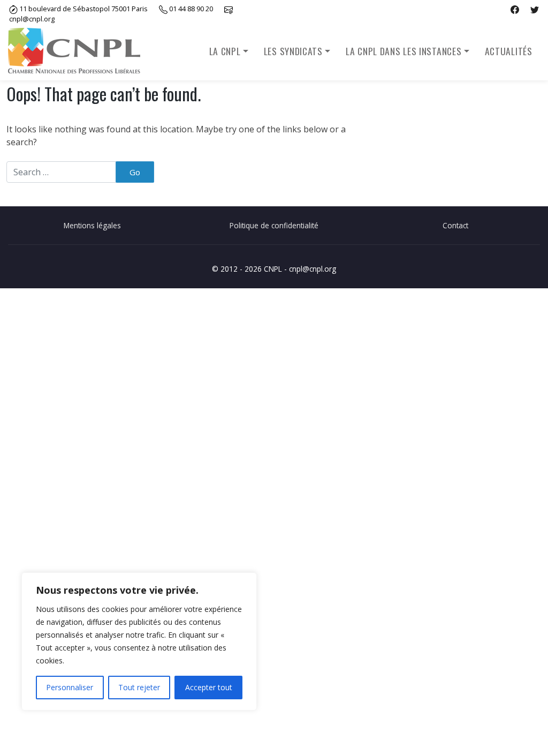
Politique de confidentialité (274, 225)
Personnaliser (69, 687)
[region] (139, 641)
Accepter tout (208, 687)
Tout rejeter (139, 687)
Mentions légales (92, 225)
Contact (455, 225)
